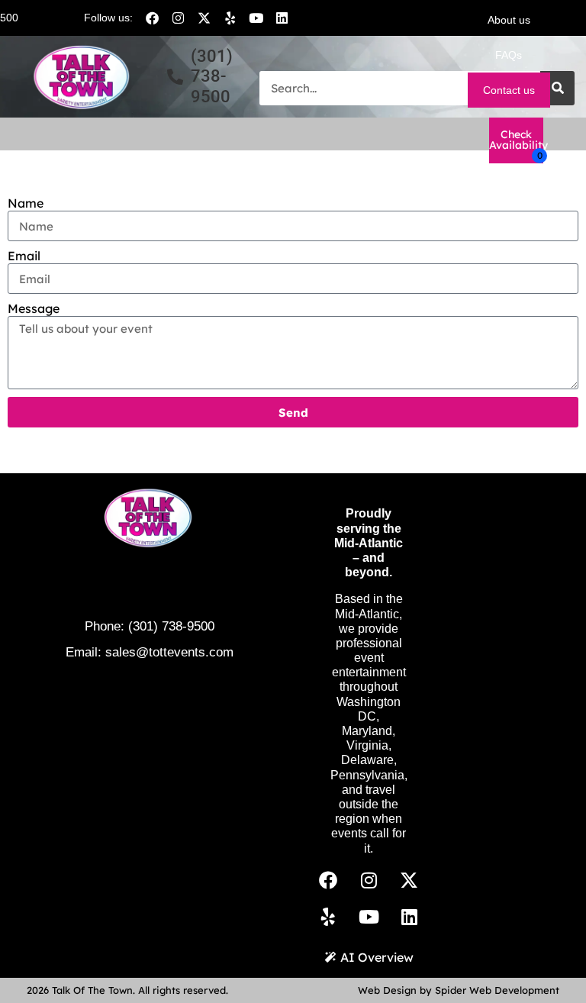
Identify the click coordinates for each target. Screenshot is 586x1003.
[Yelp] (230, 18)
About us (509, 20)
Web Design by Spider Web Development (458, 990)
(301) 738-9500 (171, 626)
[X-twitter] (204, 18)
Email (24, 256)
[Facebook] (152, 18)
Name (25, 203)
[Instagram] (178, 18)
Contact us (509, 90)
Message (34, 309)
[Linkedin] (282, 18)
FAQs (508, 55)
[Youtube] (256, 18)
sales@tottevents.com (169, 652)
